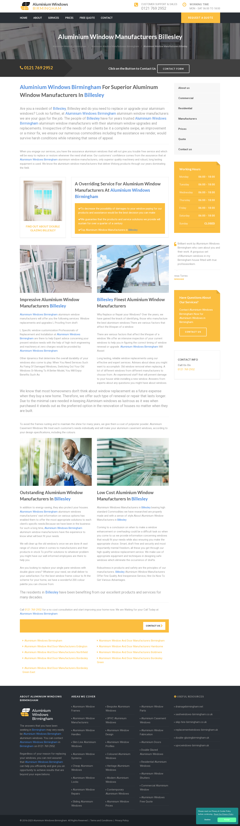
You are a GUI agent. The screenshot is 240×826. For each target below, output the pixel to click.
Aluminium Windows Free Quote (152, 799)
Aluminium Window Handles (83, 732)
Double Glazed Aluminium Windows (151, 751)
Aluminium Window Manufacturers (83, 720)
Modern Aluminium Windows (117, 779)
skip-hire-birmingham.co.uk (191, 722)
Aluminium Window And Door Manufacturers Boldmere (130, 652)
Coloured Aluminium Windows (118, 756)
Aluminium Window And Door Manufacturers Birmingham (132, 640)
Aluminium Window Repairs (83, 791)
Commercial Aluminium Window (154, 787)
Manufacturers (187, 118)
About (37, 17)
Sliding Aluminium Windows (82, 803)
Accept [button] (227, 820)
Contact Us (153, 625)
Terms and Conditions (101, 820)
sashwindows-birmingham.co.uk (194, 714)
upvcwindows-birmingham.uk (192, 745)
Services (53, 17)
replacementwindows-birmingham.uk (197, 729)
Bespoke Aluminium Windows (118, 708)
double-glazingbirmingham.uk (192, 737)
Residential (185, 108)
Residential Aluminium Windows (153, 763)
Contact (107, 17)
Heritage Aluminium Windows (117, 767)
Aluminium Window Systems (83, 756)
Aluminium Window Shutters (151, 775)
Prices (69, 17)
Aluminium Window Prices (117, 803)
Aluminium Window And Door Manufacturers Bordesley (56, 658)
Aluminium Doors (151, 742)
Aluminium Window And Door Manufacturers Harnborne (131, 646)
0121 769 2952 (153, 8)
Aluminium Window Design (117, 732)
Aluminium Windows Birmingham (43, 640)
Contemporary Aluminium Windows (117, 791)
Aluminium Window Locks (83, 779)
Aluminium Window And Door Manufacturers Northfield (56, 652)
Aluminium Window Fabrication (151, 732)
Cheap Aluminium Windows (82, 767)
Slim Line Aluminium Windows (83, 744)
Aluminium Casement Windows (153, 720)
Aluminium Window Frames (83, 708)
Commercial (185, 98)
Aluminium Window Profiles (117, 744)
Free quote (87, 17)
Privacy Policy (122, 820)
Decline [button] (207, 820)
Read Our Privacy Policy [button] (223, 814)
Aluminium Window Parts (151, 708)
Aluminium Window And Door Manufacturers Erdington (55, 646)
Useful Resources (190, 696)
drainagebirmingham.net (189, 706)
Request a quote (200, 17)
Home (23, 17)
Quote (182, 139)
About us (184, 88)
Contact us (185, 149)
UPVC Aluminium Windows (116, 720)
